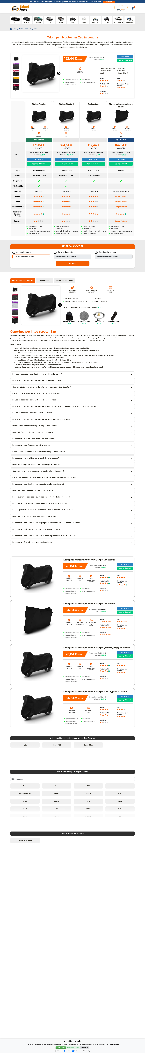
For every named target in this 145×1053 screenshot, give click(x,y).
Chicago (120, 816)
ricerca (73, 264)
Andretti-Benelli (25, 793)
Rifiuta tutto (84, 1047)
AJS (88, 786)
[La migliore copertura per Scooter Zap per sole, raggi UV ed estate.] (36, 707)
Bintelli (88, 809)
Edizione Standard (66, 104)
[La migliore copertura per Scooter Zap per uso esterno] (36, 576)
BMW (25, 816)
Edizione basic (93, 104)
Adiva (25, 786)
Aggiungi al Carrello (125, 60)
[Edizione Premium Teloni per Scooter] (39, 116)
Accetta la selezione (73, 1047)
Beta (56, 809)
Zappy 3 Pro (88, 745)
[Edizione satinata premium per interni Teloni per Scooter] (121, 116)
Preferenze (77, 1051)
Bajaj (88, 801)
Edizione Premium (39, 104)
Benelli (25, 809)
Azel (25, 801)
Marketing (87, 1051)
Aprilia (88, 793)
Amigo (120, 786)
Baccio (56, 801)
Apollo (56, 793)
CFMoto (88, 816)
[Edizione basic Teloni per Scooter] (93, 116)
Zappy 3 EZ (57, 745)
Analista (68, 1051)
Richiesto (59, 1051)
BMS (120, 809)
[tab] (23, 280)
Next (59, 74)
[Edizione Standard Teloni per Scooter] (66, 116)
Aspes (120, 793)
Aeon (57, 786)
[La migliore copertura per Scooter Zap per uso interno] (36, 620)
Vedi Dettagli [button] (125, 56)
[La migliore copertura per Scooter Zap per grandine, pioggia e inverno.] (36, 664)
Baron (120, 801)
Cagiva (56, 816)
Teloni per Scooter (25, 29)
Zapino (25, 745)
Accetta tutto (61, 1047)
